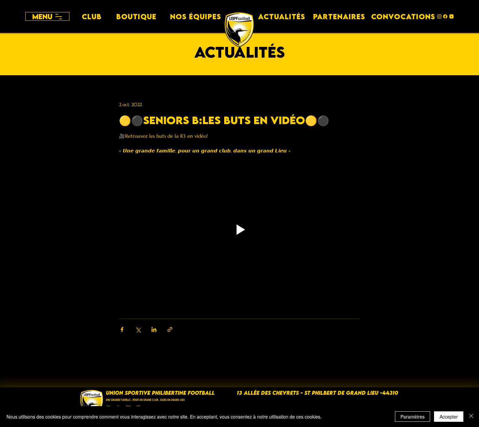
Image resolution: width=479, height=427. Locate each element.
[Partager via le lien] (170, 329)
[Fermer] (471, 416)
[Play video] (239, 229)
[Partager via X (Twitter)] (138, 329)
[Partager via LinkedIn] (154, 329)
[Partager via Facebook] (122, 329)
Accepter (449, 416)
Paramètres (412, 416)
